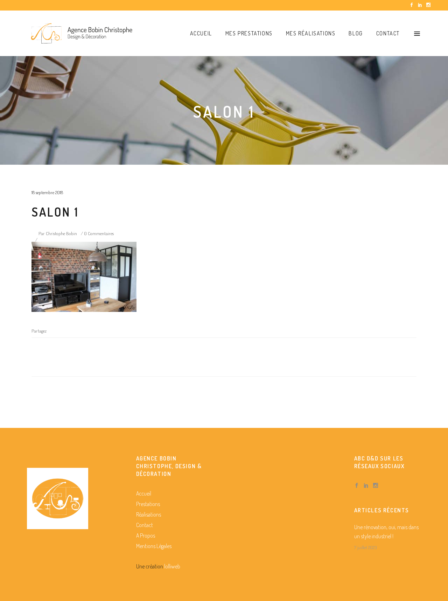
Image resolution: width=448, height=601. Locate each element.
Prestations (148, 503)
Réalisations (148, 514)
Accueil (143, 493)
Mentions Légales (154, 545)
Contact (144, 524)
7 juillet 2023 (365, 547)
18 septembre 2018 (47, 192)
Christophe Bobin (61, 233)
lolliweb (172, 566)
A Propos (145, 535)
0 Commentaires (99, 233)
